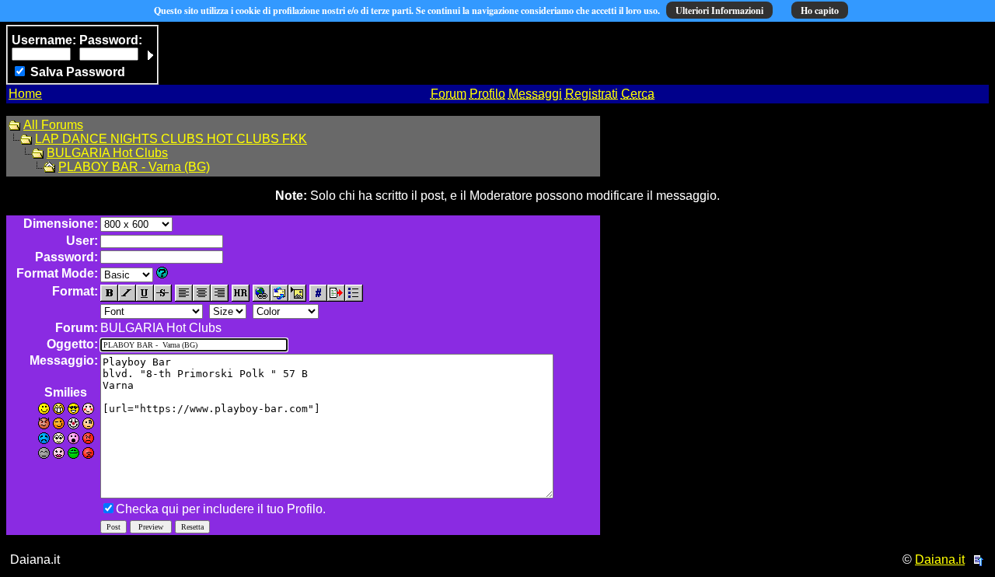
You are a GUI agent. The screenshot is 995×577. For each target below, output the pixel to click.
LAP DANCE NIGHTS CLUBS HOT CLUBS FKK (171, 138)
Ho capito (820, 10)
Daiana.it (940, 559)
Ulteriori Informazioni (719, 10)
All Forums (53, 124)
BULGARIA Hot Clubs (107, 152)
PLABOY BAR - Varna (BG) (134, 166)
